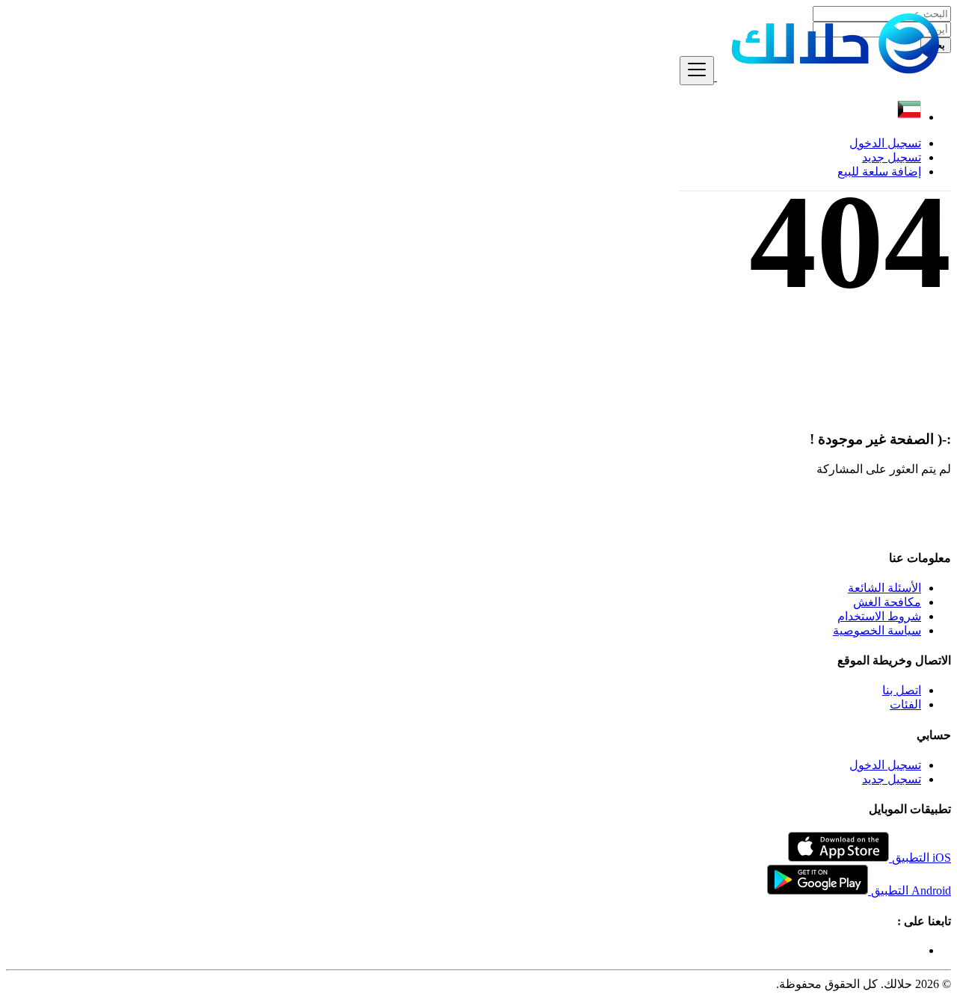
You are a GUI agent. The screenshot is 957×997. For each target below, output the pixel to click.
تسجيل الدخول (885, 143)
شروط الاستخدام (879, 616)
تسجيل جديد (891, 157)
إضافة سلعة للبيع (879, 171)
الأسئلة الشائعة (884, 587)
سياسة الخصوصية (877, 630)
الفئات (905, 704)
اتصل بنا (901, 690)
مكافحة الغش (887, 602)
